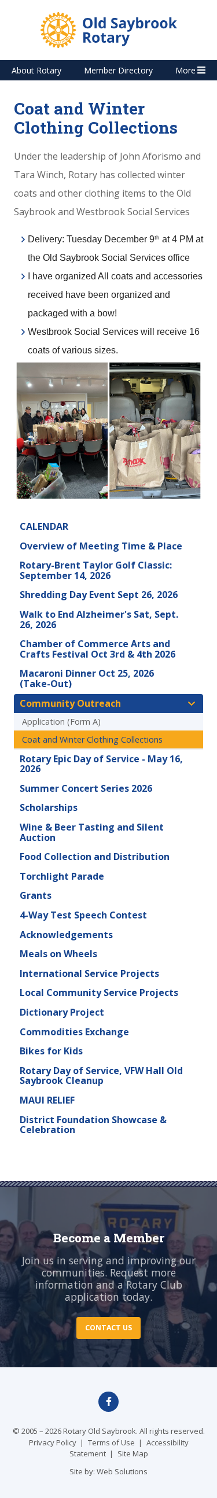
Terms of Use (111, 1442)
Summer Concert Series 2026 (86, 788)
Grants (36, 895)
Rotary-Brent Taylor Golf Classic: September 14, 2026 (96, 570)
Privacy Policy (52, 1442)
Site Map (132, 1453)
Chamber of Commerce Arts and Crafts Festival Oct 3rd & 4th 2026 (97, 649)
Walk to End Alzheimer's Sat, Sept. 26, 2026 (99, 619)
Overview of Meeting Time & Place (101, 546)
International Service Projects (89, 973)
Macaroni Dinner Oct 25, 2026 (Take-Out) (87, 678)
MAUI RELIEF (47, 1100)
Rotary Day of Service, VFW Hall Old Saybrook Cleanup (101, 1075)
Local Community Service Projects (99, 992)
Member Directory (118, 70)
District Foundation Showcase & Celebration (93, 1125)
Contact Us (108, 1328)
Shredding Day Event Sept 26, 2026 (99, 594)
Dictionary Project (62, 1012)
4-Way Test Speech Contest (83, 915)
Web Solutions (122, 1471)
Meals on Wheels (58, 953)
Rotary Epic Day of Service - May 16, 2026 (101, 764)
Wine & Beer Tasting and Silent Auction (92, 832)
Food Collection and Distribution (95, 856)
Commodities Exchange (74, 1031)
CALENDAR (44, 526)
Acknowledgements (66, 934)
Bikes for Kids (51, 1051)
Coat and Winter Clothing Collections (92, 739)
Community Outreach (70, 703)
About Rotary (36, 70)
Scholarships (49, 807)
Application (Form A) (61, 721)
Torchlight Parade (62, 876)
